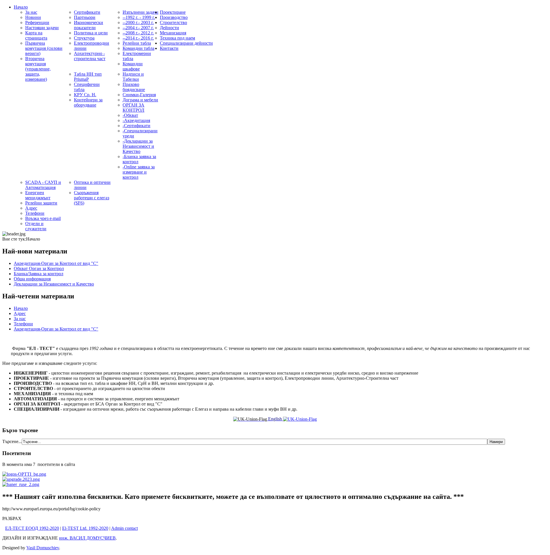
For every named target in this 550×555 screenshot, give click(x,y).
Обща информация (32, 278)
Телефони (23, 323)
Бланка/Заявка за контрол (38, 273)
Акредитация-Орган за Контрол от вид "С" (56, 263)
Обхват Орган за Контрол (39, 268)
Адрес (20, 313)
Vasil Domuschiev (42, 547)
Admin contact (124, 528)
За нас (20, 318)
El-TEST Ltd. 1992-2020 (85, 528)
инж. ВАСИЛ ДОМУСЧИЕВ (87, 538)
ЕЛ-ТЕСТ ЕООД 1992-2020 (32, 528)
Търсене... (12, 441)
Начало (21, 308)
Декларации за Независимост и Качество (54, 284)
